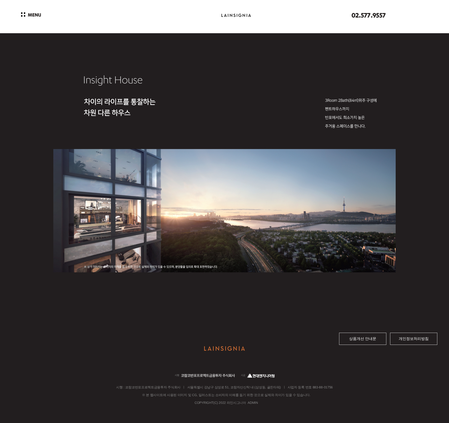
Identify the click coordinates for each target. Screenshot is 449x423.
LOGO (236, 15)
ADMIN (253, 403)
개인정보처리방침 (414, 339)
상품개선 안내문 (362, 339)
